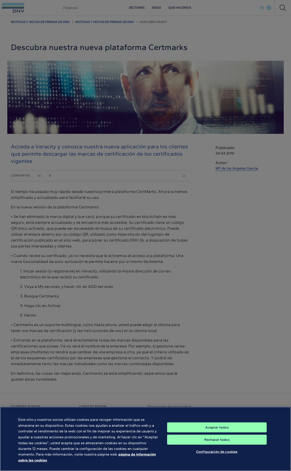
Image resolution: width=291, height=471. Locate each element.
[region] (145, 439)
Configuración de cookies (217, 452)
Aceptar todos (216, 427)
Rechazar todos (216, 440)
